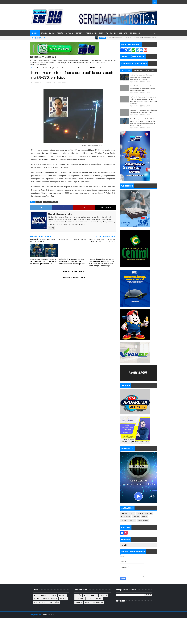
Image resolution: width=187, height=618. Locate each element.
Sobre (132, 520)
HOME (36, 33)
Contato (123, 33)
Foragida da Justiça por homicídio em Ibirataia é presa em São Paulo (143, 111)
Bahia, (55, 82)
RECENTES (126, 70)
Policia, (59, 82)
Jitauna (136, 517)
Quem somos (143, 520)
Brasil (44, 33)
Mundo (46, 599)
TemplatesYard (35, 615)
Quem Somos (135, 33)
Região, (64, 82)
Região (60, 33)
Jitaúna (69, 33)
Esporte (79, 33)
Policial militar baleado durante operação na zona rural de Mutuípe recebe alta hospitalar (72, 261)
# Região (54, 202)
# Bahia (38, 202)
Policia (45, 68)
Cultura (52, 595)
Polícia (89, 33)
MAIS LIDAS (138, 70)
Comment (109, 208)
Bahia (51, 33)
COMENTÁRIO (150, 70)
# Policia (46, 202)
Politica (148, 513)
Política (99, 33)
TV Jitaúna (111, 33)
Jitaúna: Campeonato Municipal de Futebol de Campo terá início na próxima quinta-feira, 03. (124, 38)
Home (33, 68)
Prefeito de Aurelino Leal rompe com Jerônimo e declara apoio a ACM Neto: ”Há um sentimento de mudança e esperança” (102, 262)
